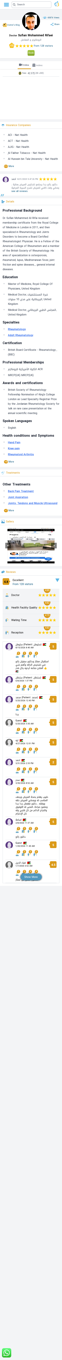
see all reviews (19, 191)
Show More (31, 877)
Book (31, 53)
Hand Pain (14, 442)
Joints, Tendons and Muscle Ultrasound (32, 503)
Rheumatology (17, 329)
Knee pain (14, 448)
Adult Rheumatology (20, 335)
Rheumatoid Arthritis (21, 454)
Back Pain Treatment (21, 491)
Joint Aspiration (18, 497)
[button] (31, 4)
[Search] (31, 4)
